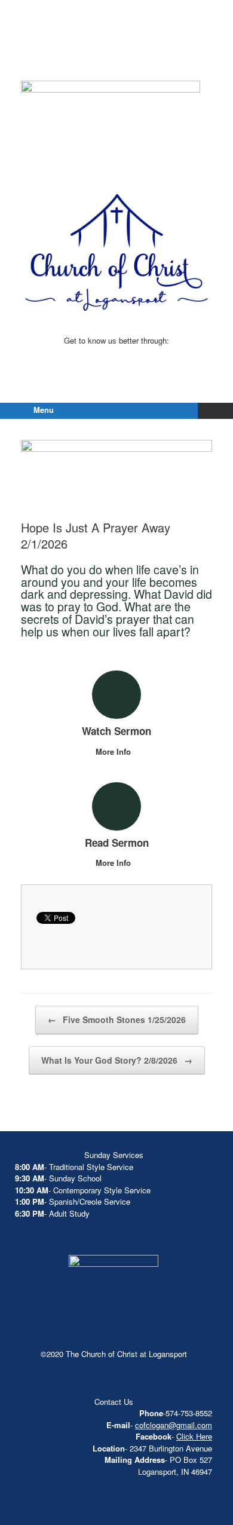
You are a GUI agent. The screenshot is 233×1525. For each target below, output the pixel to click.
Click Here (194, 1436)
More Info (114, 751)
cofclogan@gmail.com (173, 1425)
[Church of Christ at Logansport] (116, 54)
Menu (43, 409)
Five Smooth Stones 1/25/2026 (117, 1019)
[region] (110, 125)
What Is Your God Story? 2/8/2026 (116, 1060)
